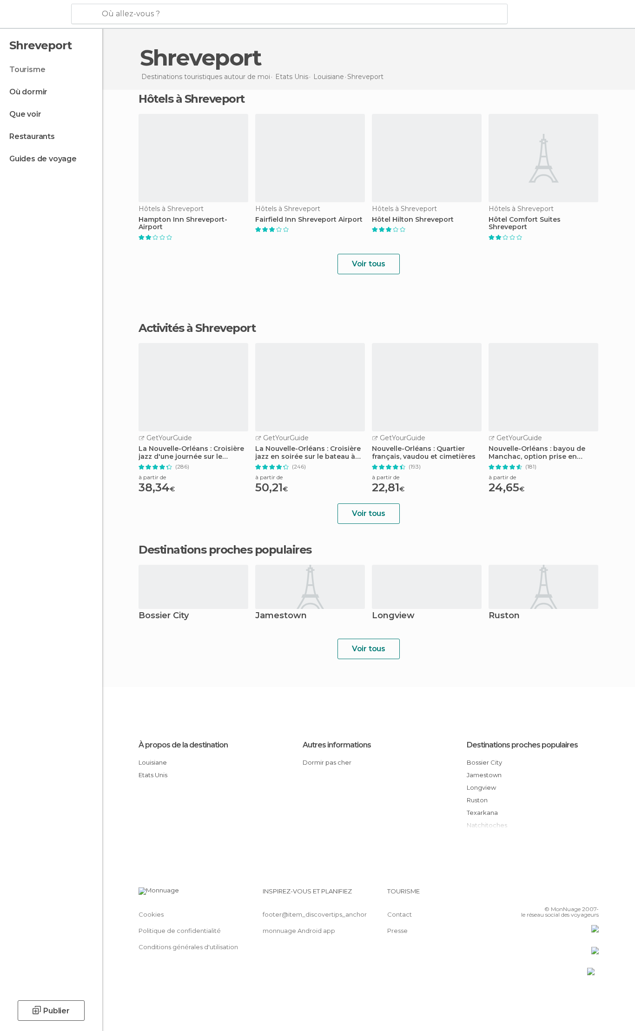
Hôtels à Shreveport (192, 99)
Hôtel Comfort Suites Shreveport (525, 223)
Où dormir (28, 91)
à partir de (152, 477)
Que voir (25, 114)
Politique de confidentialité (180, 930)
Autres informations (337, 744)
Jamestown (281, 616)
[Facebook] (546, 895)
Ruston (504, 616)
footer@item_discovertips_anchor (315, 914)
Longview (393, 616)
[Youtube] (592, 895)
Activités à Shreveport (197, 328)
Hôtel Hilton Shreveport (413, 220)
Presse (397, 930)
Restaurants (32, 136)
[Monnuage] (34, 14)
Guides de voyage (43, 158)
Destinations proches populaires (225, 549)
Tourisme (27, 69)
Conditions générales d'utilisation (188, 947)
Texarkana (482, 812)
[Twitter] (561, 895)
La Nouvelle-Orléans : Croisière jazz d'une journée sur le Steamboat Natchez (191, 453)
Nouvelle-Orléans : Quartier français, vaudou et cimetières (424, 453)
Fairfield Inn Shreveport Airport (309, 220)
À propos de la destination (183, 744)
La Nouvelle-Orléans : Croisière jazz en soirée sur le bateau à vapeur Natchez (308, 453)
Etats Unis (153, 775)
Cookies (151, 914)
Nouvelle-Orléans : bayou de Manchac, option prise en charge (537, 453)
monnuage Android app (299, 930)
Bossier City (164, 616)
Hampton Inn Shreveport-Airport (183, 223)
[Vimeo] (576, 895)
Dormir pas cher (327, 762)
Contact (399, 914)
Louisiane (153, 762)
